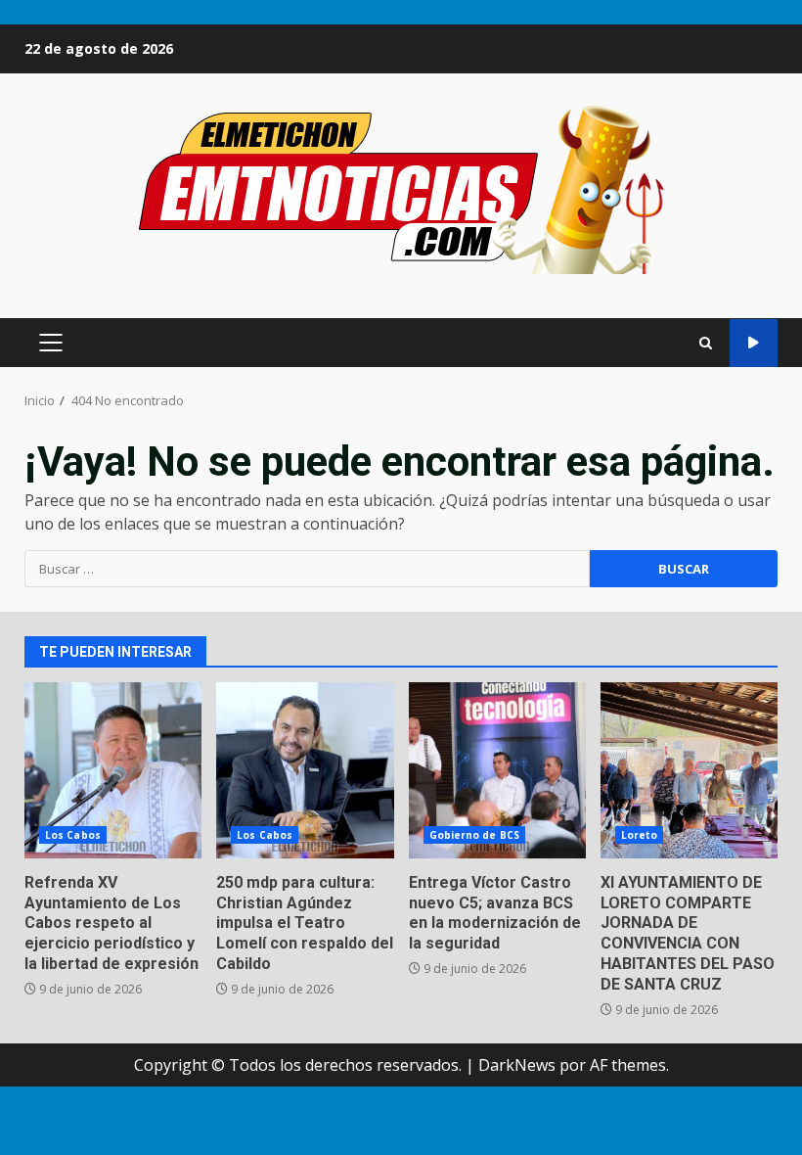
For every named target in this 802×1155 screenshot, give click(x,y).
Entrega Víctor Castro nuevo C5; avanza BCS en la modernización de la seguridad (497, 770)
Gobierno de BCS (474, 835)
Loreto (639, 835)
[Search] (705, 343)
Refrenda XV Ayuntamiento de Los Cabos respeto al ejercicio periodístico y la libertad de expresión (112, 770)
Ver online (754, 343)
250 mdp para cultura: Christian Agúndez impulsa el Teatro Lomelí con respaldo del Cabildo (304, 770)
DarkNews (517, 1065)
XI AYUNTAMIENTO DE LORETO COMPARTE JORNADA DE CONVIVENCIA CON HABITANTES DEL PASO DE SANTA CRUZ (689, 770)
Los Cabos (73, 835)
